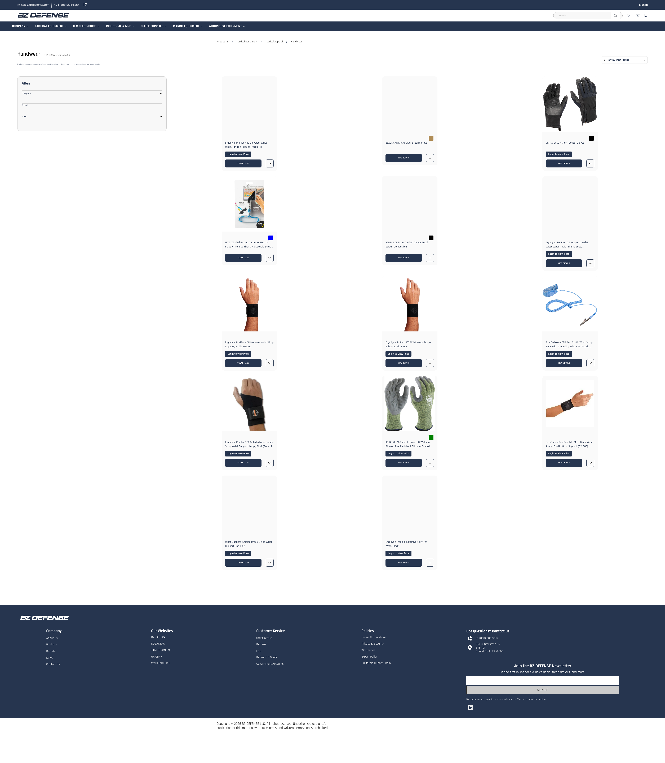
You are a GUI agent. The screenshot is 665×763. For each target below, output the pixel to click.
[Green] (431, 437)
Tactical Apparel (274, 41)
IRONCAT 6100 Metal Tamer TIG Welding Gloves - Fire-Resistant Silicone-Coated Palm (407, 446)
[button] (628, 15)
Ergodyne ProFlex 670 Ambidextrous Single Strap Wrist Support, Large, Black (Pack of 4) (249, 446)
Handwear (296, 41)
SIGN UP (542, 690)
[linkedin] (85, 5)
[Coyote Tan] (431, 138)
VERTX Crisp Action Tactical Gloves (565, 143)
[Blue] (270, 238)
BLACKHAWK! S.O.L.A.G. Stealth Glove (406, 143)
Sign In (643, 5)
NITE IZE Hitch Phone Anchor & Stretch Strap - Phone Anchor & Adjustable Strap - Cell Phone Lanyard (249, 247)
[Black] (591, 138)
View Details (243, 163)
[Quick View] (269, 163)
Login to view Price (238, 154)
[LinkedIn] (470, 707)
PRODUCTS (222, 41)
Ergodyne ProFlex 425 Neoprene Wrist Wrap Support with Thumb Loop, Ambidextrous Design (567, 247)
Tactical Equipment (247, 41)
